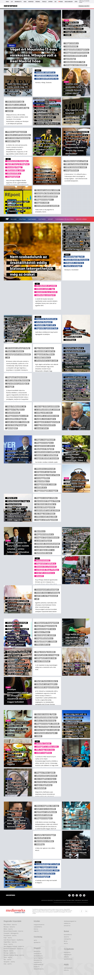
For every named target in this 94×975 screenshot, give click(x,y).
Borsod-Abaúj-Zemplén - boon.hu (13, 931)
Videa (25, 1)
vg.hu (35, 940)
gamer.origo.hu (38, 958)
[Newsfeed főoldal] (10, 895)
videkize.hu (67, 923)
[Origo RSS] (84, 895)
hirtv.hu (36, 929)
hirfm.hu (66, 970)
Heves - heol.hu (8, 944)
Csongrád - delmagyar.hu (11, 933)
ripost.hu (66, 936)
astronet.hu (37, 951)
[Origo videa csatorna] (80, 895)
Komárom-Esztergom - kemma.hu (13, 948)
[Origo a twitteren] (73, 895)
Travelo (44, 1)
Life (12, 1)
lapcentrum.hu (68, 959)
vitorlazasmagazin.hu (70, 921)
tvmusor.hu (67, 925)
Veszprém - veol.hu (9, 961)
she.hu (66, 943)
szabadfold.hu (38, 926)
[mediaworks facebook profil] (81, 911)
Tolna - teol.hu (8, 957)
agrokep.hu (37, 942)
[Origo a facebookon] (69, 895)
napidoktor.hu (38, 962)
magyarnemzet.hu (39, 924)
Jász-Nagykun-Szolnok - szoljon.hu (14, 946)
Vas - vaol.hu (7, 959)
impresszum (78, 900)
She (55, 1)
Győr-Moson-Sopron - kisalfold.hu (13, 940)
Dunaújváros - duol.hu (10, 935)
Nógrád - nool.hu (8, 951)
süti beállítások (70, 900)
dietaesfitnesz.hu (39, 969)
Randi (61, 1)
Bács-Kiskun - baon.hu (10, 924)
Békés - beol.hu (8, 929)
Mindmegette (18, 1)
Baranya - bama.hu (9, 926)
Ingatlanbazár (69, 1)
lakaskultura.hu (38, 955)
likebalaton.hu (38, 960)
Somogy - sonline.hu (10, 953)
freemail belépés (84, 6)
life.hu (65, 941)
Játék (76, 1)
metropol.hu (67, 939)
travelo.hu (37, 966)
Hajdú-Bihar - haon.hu (10, 942)
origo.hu (36, 931)
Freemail (37, 1)
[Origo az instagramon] (77, 895)
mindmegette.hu (38, 964)
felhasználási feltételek (60, 900)
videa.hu (66, 956)
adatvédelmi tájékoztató (47, 900)
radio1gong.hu (68, 968)
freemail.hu (67, 952)
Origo (7, 1)
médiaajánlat (85, 900)
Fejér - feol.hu (8, 937)
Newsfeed (30, 1)
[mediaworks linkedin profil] (86, 911)
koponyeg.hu (67, 954)
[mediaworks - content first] (15, 911)
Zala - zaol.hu (8, 964)
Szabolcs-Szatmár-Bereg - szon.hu (14, 955)
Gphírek (50, 1)
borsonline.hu (68, 934)
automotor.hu (37, 953)
